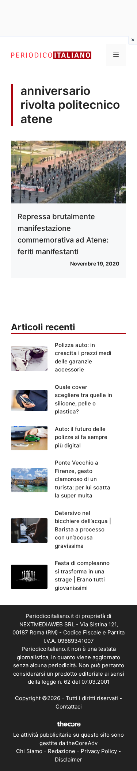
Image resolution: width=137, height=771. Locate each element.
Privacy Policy (99, 751)
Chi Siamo (29, 751)
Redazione (61, 751)
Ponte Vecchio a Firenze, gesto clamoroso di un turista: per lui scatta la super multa (82, 479)
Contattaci (69, 706)
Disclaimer (68, 759)
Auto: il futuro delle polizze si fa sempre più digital (81, 437)
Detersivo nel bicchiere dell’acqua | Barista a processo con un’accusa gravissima (83, 529)
